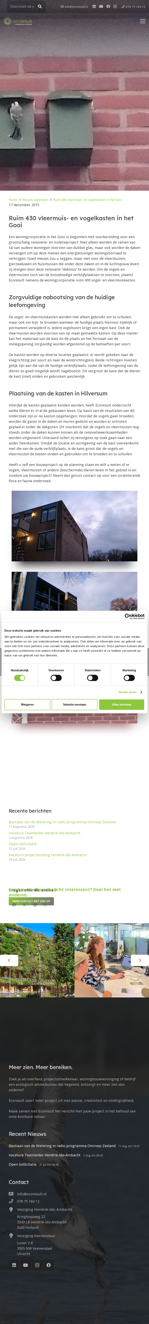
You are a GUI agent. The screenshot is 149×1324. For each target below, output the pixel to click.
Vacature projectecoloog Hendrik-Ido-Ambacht (48, 854)
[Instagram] (115, 7)
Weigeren (27, 704)
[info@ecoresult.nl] (13, 1194)
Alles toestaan (121, 704)
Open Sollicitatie (22, 843)
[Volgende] (140, 960)
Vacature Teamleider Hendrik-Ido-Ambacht (45, 832)
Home (13, 200)
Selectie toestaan (74, 704)
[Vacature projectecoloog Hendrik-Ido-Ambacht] (37, 960)
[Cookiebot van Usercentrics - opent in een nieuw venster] (128, 616)
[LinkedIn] (94, 6)
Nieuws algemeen (35, 200)
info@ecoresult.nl (31, 1194)
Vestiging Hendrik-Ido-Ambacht (44, 1209)
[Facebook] (108, 6)
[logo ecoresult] (17, 21)
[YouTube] (101, 6)
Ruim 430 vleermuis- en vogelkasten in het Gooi (87, 200)
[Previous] (9, 960)
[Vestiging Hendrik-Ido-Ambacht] (13, 1209)
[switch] (56, 678)
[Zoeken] (40, 6)
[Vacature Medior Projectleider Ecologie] (111, 960)
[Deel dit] (14, 904)
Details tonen (128, 692)
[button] (142, 21)
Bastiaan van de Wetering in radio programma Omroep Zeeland (62, 822)
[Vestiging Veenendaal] (13, 1236)
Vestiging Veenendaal (36, 1235)
